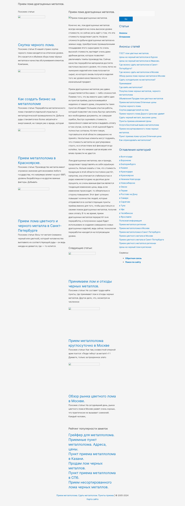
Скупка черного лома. (36, 45)
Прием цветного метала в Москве (136, 236)
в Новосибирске (127, 183)
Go (126, 19)
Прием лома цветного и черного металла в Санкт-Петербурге (40, 225)
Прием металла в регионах (132, 224)
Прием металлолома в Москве (134, 228)
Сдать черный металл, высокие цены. (138, 117)
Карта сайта (92, 499)
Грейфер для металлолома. (91, 435)
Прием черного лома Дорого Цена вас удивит (142, 113)
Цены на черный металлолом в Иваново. (139, 61)
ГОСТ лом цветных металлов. (134, 53)
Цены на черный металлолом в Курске (138, 57)
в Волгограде (125, 156)
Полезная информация (130, 220)
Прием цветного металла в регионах (137, 243)
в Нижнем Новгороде (129, 179)
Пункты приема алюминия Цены (135, 121)
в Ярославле (125, 217)
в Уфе (121, 209)
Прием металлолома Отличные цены (137, 102)
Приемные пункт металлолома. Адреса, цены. (87, 444)
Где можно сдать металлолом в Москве (139, 72)
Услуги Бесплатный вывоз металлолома (139, 125)
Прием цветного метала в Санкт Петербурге (141, 239)
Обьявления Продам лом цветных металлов (141, 98)
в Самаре (123, 198)
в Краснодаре (126, 171)
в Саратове (124, 202)
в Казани (123, 168)
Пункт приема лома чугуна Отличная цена (140, 136)
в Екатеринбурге (127, 164)
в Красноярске (126, 175)
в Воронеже (125, 160)
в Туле (122, 205)
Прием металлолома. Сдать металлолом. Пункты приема (85, 495)
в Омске (123, 187)
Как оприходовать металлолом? (135, 140)
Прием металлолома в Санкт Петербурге (139, 232)
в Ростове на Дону (128, 194)
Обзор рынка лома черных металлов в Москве (142, 76)
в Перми (123, 190)
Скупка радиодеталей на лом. (134, 110)
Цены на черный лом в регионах (135, 247)
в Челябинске (126, 213)
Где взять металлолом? (131, 87)
